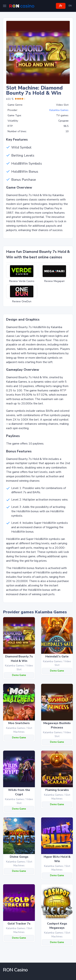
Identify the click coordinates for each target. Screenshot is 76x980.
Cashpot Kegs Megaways (57, 926)
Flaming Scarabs (57, 790)
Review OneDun (21, 301)
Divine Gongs (19, 857)
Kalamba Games (58, 110)
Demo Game (19, 675)
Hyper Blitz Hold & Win (57, 859)
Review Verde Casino (21, 281)
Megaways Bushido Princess (57, 725)
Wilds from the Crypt (19, 792)
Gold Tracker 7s (19, 924)
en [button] (70, 5)
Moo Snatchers (19, 723)
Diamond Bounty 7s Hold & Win (19, 658)
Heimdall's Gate (57, 656)
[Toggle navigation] (4, 6)
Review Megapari (54, 281)
